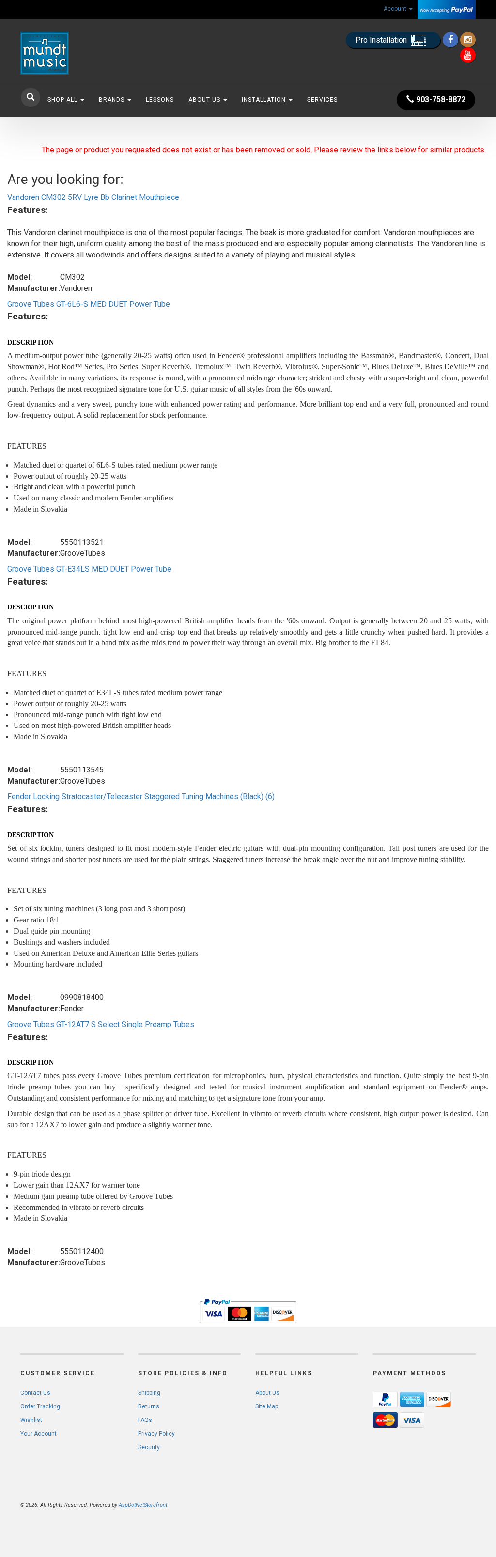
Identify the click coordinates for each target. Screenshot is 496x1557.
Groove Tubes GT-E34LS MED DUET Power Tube (89, 569)
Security (149, 1447)
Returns (148, 1406)
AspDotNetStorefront (143, 1505)
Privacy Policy (156, 1433)
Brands (112, 99)
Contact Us (35, 1393)
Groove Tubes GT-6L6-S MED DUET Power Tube (88, 304)
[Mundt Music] (91, 53)
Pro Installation (382, 40)
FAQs (145, 1420)
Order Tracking (40, 1406)
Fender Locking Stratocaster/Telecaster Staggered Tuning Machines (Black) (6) (141, 796)
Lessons (160, 99)
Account (396, 8)
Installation (265, 99)
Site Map (266, 1406)
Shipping (149, 1393)
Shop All (63, 99)
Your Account (38, 1433)
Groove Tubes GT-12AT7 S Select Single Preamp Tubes (100, 1024)
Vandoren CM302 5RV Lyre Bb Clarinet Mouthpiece (93, 197)
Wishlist (31, 1420)
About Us (205, 99)
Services (322, 99)
